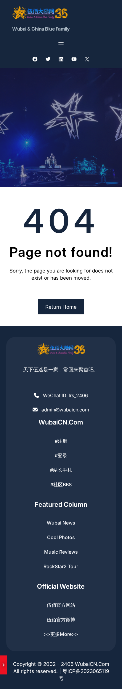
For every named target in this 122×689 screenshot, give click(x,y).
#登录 (61, 455)
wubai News (61, 523)
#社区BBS (61, 484)
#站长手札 (61, 470)
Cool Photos (61, 537)
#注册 (61, 441)
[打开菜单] (61, 43)
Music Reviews (61, 552)
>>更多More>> (61, 634)
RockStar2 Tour (61, 566)
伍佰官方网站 (61, 605)
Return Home (61, 307)
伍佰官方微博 (61, 620)
